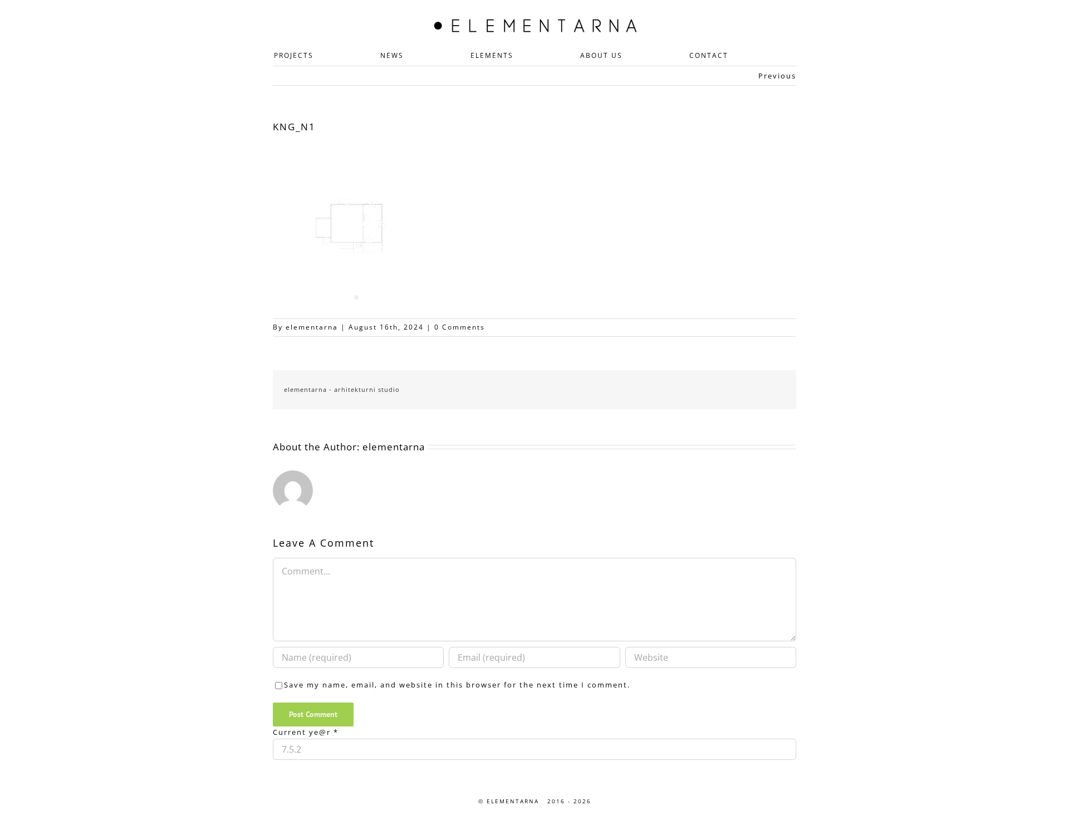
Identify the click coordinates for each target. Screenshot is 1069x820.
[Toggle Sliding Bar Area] (803, 10)
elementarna (312, 327)
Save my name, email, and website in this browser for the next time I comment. (457, 685)
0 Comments (459, 327)
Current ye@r (306, 732)
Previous (777, 76)
